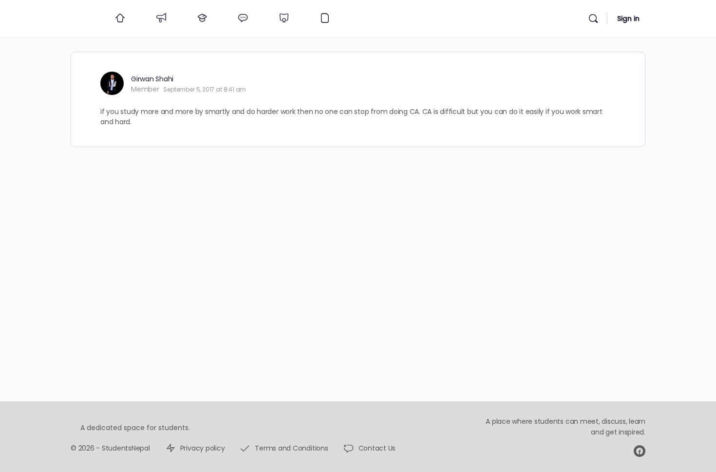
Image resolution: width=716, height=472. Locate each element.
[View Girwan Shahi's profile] (112, 83)
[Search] (593, 18)
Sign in (628, 18)
